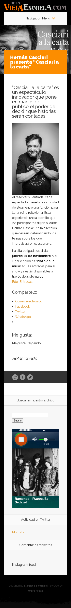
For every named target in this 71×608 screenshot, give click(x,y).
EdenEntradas (22, 282)
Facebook (23, 377)
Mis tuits (18, 532)
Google (15, 377)
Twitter (30, 377)
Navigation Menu (37, 18)
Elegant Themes (35, 585)
